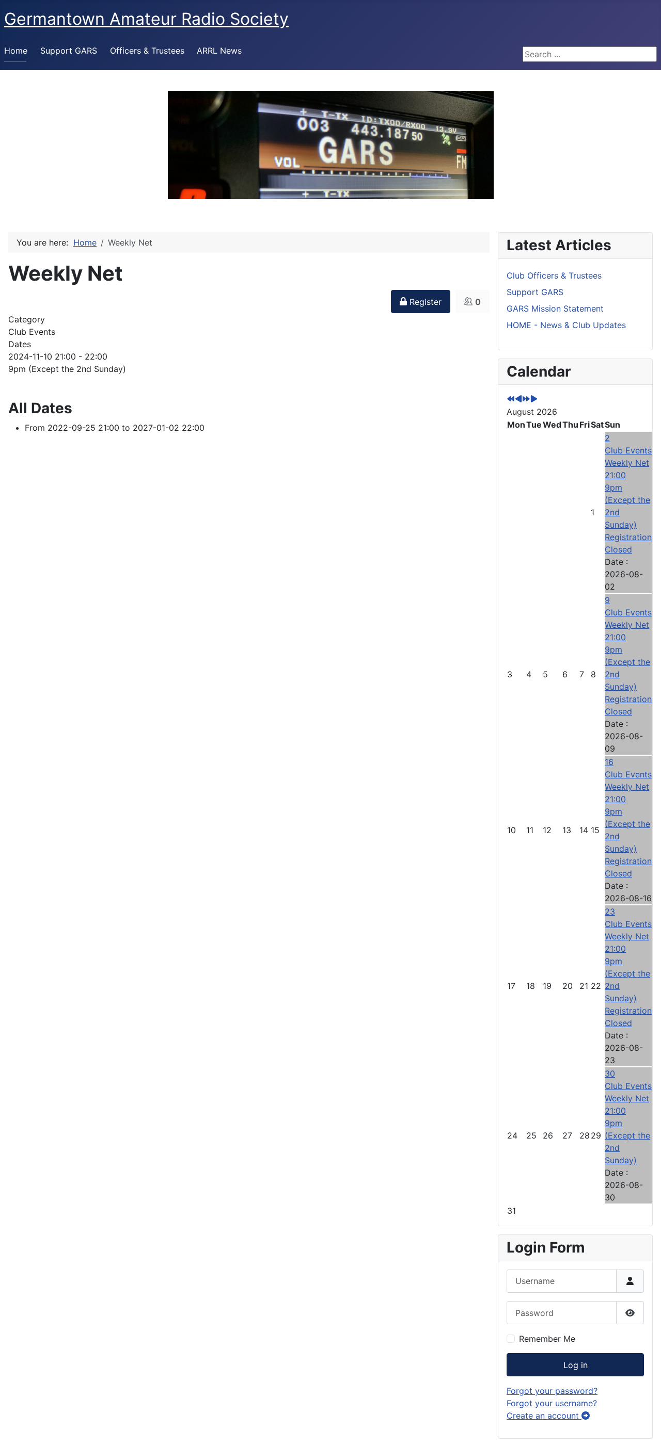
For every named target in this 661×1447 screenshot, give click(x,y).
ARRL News (219, 50)
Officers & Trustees (147, 50)
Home (15, 50)
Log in (575, 1365)
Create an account (544, 1415)
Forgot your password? (552, 1391)
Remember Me (547, 1339)
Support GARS (68, 50)
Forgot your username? (552, 1403)
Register (424, 302)
